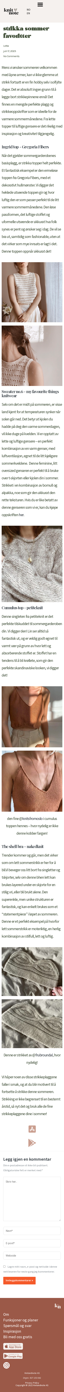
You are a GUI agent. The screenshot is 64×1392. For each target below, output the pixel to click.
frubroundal (44, 1055)
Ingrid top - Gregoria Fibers (25, 146)
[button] (40, 4)
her (21, 514)
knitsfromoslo (32, 818)
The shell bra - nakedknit (22, 846)
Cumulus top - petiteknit (22, 607)
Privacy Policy (32, 1382)
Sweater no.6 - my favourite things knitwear (30, 393)
